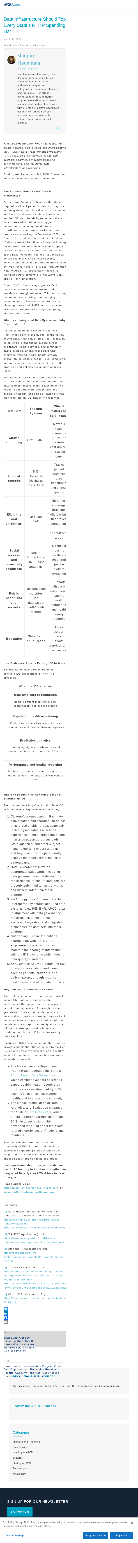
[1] (23, 301)
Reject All (121, 1535)
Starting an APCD (23, 1463)
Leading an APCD (23, 1452)
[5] (5, 1294)
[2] (5, 1234)
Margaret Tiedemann (29, 59)
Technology (19, 1468)
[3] (5, 1248)
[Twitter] (35, 1309)
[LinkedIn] (35, 1313)
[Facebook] (35, 1317)
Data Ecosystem (39, 1112)
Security (17, 1457)
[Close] (132, 1523)
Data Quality (20, 1447)
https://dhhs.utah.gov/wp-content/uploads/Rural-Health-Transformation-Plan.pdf (34, 1256)
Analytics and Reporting (18, 45)
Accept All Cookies (95, 1535)
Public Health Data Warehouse (33, 1075)
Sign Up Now (20, 1511)
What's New (40, 45)
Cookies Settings (14, 1535)
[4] (5, 1267)
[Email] (35, 1322)
